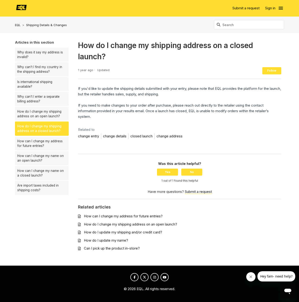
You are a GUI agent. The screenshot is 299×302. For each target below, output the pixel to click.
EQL (18, 25)
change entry (88, 136)
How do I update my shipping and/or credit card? (123, 232)
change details (114, 136)
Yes (167, 172)
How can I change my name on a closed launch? (40, 173)
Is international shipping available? (34, 84)
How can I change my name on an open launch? (40, 158)
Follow (271, 70)
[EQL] (21, 8)
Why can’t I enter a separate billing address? (38, 99)
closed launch (141, 136)
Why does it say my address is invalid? (40, 54)
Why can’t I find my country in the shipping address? (39, 69)
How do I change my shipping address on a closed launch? (39, 128)
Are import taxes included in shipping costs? (38, 188)
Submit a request (246, 8)
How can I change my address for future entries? (40, 143)
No (192, 172)
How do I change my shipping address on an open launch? (39, 114)
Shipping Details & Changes (46, 25)
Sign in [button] (270, 8)
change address (169, 136)
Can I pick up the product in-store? (112, 248)
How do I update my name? (106, 240)
